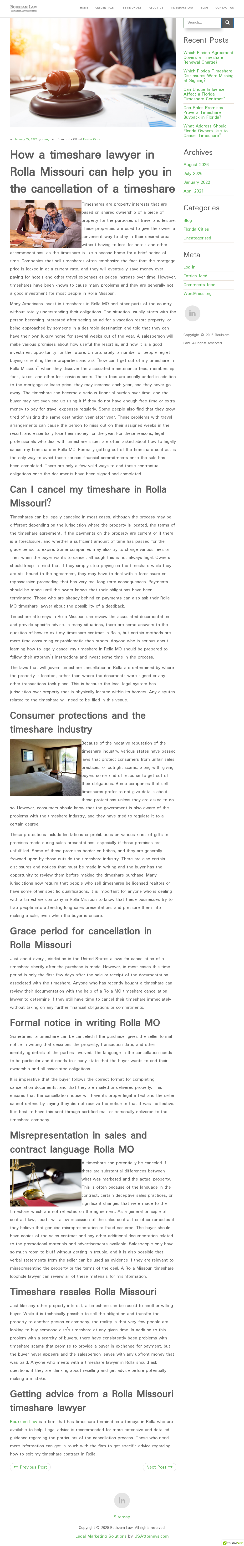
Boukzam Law (23, 1421)
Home (84, 7)
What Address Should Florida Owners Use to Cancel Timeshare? (205, 131)
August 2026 (196, 164)
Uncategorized (197, 238)
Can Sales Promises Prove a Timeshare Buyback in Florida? (203, 112)
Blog (204, 7)
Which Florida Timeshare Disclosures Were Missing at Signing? (208, 76)
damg (46, 139)
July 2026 (193, 173)
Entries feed (195, 276)
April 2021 (193, 191)
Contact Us (224, 7)
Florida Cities (91, 139)
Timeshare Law (182, 7)
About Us (156, 7)
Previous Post (32, 1467)
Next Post (157, 1467)
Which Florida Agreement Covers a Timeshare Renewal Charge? (208, 57)
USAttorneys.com (151, 1536)
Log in (189, 267)
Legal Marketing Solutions (102, 1536)
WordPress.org (197, 293)
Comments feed (199, 285)
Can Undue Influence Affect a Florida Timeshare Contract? (204, 94)
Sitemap (122, 1517)
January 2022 (196, 182)
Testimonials (131, 7)
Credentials (104, 7)
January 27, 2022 (26, 139)
